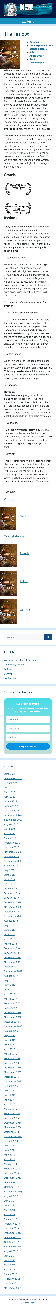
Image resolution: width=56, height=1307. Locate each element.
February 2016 (12, 1058)
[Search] (48, 637)
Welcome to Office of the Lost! (20, 660)
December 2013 (12, 1177)
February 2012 (12, 1278)
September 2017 (13, 971)
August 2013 (11, 1196)
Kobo (32, 52)
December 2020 (13, 815)
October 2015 (11, 1076)
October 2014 (11, 1132)
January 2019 (11, 897)
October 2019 (11, 856)
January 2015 (11, 1118)
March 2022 (10, 801)
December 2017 (12, 957)
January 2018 (11, 953)
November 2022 (13, 778)
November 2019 (13, 852)
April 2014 (9, 1159)
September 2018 (13, 916)
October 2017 (11, 966)
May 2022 (9, 792)
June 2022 (10, 787)
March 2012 (10, 1274)
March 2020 (10, 838)
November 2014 (13, 1127)
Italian (24, 581)
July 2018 (9, 925)
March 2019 (10, 888)
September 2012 (13, 1246)
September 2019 (13, 861)
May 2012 (9, 1265)
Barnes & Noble (38, 49)
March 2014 (10, 1164)
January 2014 (11, 1173)
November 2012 (12, 1237)
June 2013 (9, 1205)
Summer (8, 673)
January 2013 (11, 1228)
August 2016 (11, 1031)
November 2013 (13, 1182)
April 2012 (9, 1269)
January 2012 (11, 1283)
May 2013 (9, 1210)
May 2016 (9, 1044)
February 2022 (12, 806)
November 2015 (12, 1072)
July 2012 (9, 1255)
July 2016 (9, 1035)
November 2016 (13, 1017)
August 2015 (11, 1086)
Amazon (34, 42)
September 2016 (13, 1026)
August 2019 (11, 865)
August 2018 (11, 920)
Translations (36, 62)
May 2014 (9, 1154)
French (24, 553)
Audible (24, 516)
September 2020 (13, 819)
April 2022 (9, 796)
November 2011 (12, 1288)
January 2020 (11, 847)
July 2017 (9, 980)
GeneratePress (28, 1302)
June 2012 (9, 1260)
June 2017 (9, 985)
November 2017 (12, 962)
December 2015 (12, 1067)
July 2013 (9, 1200)
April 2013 (9, 1214)
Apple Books (36, 55)
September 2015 (13, 1081)
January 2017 (11, 1008)
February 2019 (12, 893)
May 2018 (9, 934)
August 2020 (11, 824)
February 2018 (12, 948)
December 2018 (12, 902)
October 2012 (11, 1242)
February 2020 (12, 842)
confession (10, 678)
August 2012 (11, 1251)
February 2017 (12, 1003)
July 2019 (9, 870)
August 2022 (11, 783)
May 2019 (9, 879)
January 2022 (11, 810)
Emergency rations (14, 664)
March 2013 (10, 1219)
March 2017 (10, 998)
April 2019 (9, 884)
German (25, 609)
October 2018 (11, 911)
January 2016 (11, 1063)
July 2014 (9, 1145)
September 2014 (13, 1136)
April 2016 (9, 1049)
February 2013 (12, 1223)
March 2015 (10, 1109)
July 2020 (9, 829)
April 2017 (9, 994)
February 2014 (12, 1168)
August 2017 (11, 975)
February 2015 (12, 1113)
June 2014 (9, 1150)
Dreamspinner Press (41, 45)
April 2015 (9, 1104)
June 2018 (9, 930)
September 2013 (13, 1191)
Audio (32, 59)
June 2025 (10, 774)
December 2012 (12, 1233)
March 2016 (10, 1054)
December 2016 (12, 1012)
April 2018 (9, 939)
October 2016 (11, 1021)
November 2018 (12, 907)
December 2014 (12, 1122)
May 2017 (9, 989)
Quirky (7, 669)
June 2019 (9, 874)
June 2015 (9, 1095)
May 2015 (9, 1099)
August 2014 (11, 1141)
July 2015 (9, 1090)
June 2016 (9, 1040)
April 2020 (9, 833)
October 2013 (11, 1187)
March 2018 (10, 943)
